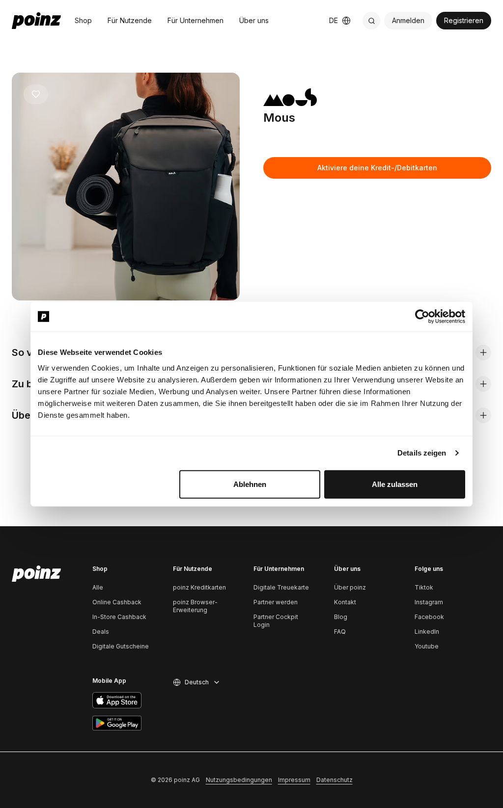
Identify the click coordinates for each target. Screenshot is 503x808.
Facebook (429, 616)
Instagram (429, 602)
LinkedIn (427, 631)
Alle (97, 587)
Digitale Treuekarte (281, 587)
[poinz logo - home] (36, 20)
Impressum (294, 779)
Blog (340, 616)
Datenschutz (334, 779)
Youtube (427, 646)
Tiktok (424, 587)
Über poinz (350, 587)
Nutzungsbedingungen (239, 779)
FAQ (340, 631)
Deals (100, 631)
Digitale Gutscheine (120, 646)
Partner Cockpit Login (275, 620)
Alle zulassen (395, 484)
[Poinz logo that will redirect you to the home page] (36, 574)
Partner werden (275, 602)
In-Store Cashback (119, 616)
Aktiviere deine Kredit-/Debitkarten (377, 167)
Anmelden (408, 20)
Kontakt (345, 602)
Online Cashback (116, 602)
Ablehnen (249, 484)
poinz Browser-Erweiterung (195, 606)
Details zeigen (421, 453)
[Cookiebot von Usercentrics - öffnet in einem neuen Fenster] (422, 316)
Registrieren (463, 20)
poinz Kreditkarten (199, 587)
